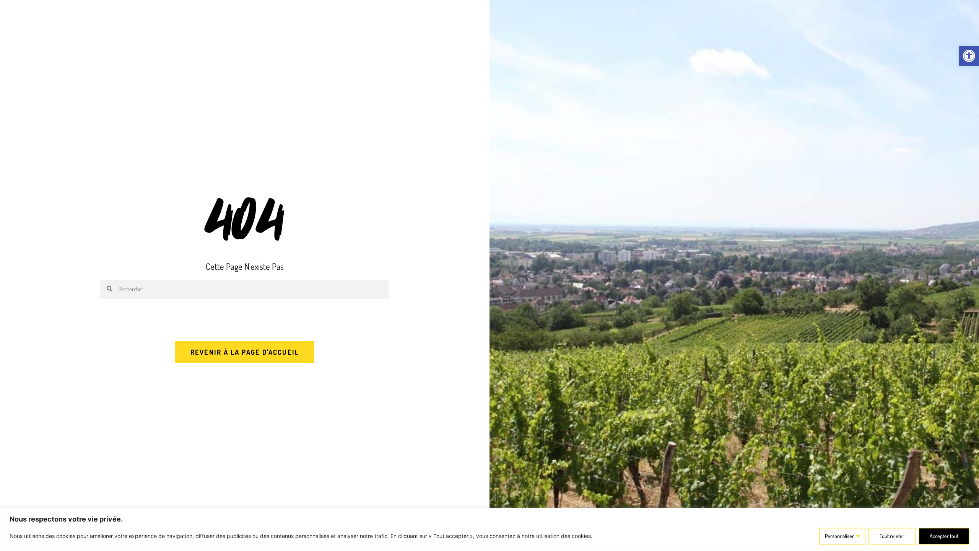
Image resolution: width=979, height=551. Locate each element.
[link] (969, 56)
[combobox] (250, 289)
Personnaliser (839, 536)
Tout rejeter (892, 536)
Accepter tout (944, 536)
